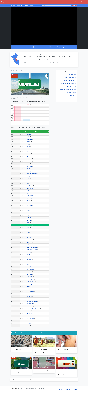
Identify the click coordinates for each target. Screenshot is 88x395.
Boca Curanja (30, 185)
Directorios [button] (24, 2)
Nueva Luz (29, 271)
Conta (28, 227)
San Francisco (30, 306)
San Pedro (29, 151)
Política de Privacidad (31, 388)
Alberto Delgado (30, 208)
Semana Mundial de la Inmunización (64, 350)
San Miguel (29, 171)
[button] (37, 2)
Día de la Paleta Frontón (41, 371)
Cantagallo (29, 217)
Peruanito (29, 288)
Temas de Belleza (71, 98)
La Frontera (29, 166)
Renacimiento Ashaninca (32, 298)
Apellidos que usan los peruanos (67, 89)
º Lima (76, 2)
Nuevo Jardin (30, 198)
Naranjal (28, 264)
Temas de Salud (71, 95)
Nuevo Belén (29, 276)
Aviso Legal (20, 388)
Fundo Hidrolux (30, 188)
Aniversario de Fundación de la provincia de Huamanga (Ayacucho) (66, 372)
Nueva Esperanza (30, 269)
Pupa (28, 144)
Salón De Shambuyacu (32, 301)
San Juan (29, 203)
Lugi (27, 193)
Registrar (83, 1)
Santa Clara (29, 315)
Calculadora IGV (71, 74)
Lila (27, 183)
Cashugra (29, 176)
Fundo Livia (29, 242)
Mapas (14, 5)
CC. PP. (37, 131)
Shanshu (28, 141)
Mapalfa (28, 254)
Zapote (28, 325)
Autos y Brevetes (71, 86)
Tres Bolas (29, 323)
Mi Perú (28, 257)
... (22, 131)
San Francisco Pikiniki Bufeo (33, 308)
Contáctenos (41, 388)
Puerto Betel (29, 293)
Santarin (28, 156)
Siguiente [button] (18, 50)
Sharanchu (29, 158)
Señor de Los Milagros (32, 173)
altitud (15, 131)
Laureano (29, 252)
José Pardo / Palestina (32, 247)
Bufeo (28, 215)
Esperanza (29, 237)
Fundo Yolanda (30, 181)
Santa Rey (29, 320)
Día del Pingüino (16, 349)
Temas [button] (18, 2)
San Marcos (29, 313)
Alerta (28, 136)
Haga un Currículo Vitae (69, 80)
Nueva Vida (29, 274)
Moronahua (29, 139)
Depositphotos (26, 379)
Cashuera (29, 220)
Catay (28, 222)
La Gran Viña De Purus (32, 249)
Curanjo (28, 178)
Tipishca (28, 200)
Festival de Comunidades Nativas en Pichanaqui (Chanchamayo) (42, 351)
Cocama (28, 149)
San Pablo (29, 168)
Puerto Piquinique (31, 195)
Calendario (32, 2)
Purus (22, 5)
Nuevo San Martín (31, 281)
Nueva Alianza (30, 266)
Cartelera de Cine (71, 92)
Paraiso (28, 286)
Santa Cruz (29, 161)
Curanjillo (29, 230)
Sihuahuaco (29, 134)
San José (29, 311)
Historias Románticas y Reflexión (67, 83)
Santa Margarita (30, 318)
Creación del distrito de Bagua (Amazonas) (20, 372)
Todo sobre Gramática (70, 77)
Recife (28, 163)
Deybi (28, 190)
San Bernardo (30, 303)
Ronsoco (29, 154)
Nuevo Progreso (30, 279)
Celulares (75, 5)
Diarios (14, 2)
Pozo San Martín (30, 291)
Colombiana (29, 225)
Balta (28, 210)
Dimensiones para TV (70, 101)
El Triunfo (29, 235)
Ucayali (18, 5)
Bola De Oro (29, 212)
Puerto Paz (29, 296)
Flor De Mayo (30, 239)
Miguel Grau (29, 259)
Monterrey (29, 261)
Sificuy (28, 146)
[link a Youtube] (75, 389)
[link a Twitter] (60, 389)
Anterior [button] (13, 50)
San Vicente (29, 205)
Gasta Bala (29, 244)
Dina (28, 232)
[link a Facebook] (67, 389)
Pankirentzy (29, 284)
